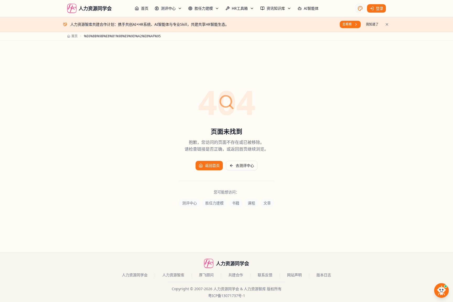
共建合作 (235, 274)
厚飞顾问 (206, 274)
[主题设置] (360, 8)
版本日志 (323, 274)
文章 (267, 202)
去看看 (347, 24)
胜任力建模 (204, 8)
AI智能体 (311, 8)
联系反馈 (265, 274)
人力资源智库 (173, 274)
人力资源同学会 (135, 274)
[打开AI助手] (441, 290)
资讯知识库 (276, 8)
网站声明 (294, 274)
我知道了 (372, 24)
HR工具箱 (240, 8)
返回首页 (212, 165)
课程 (251, 202)
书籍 (235, 202)
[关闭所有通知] (387, 24)
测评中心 (168, 8)
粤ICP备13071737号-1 (226, 295)
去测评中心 (245, 165)
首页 (144, 8)
